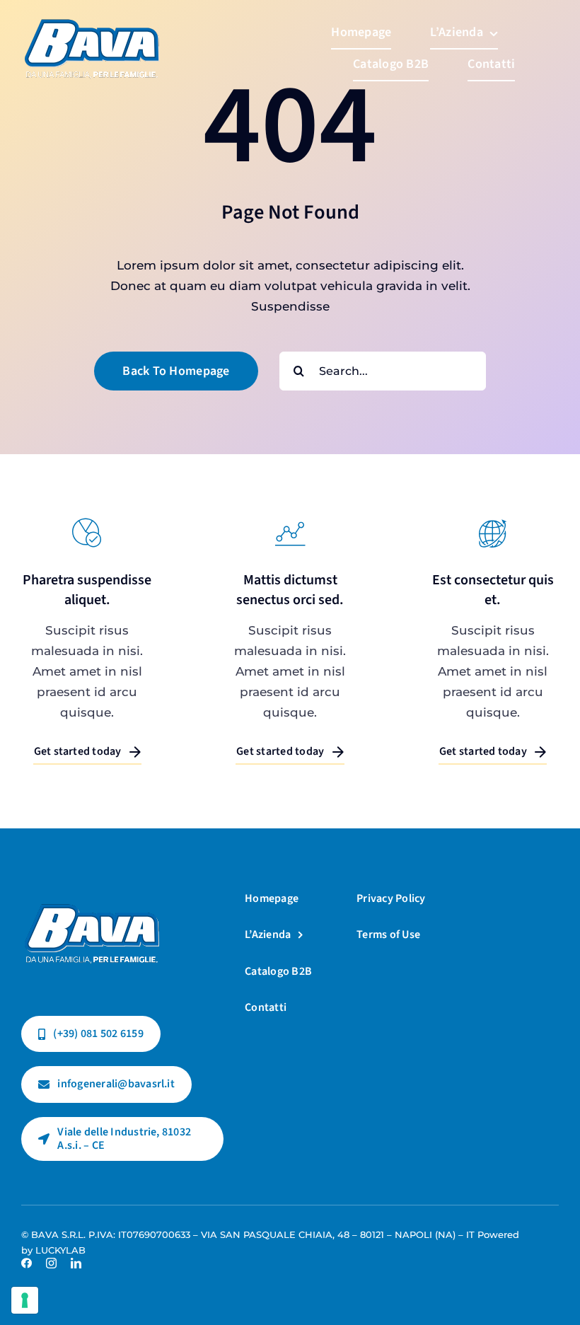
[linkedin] (76, 1263)
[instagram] (51, 1263)
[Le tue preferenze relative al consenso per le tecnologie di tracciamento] (24, 1300)
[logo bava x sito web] (92, 891)
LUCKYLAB (60, 1250)
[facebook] (26, 1263)
